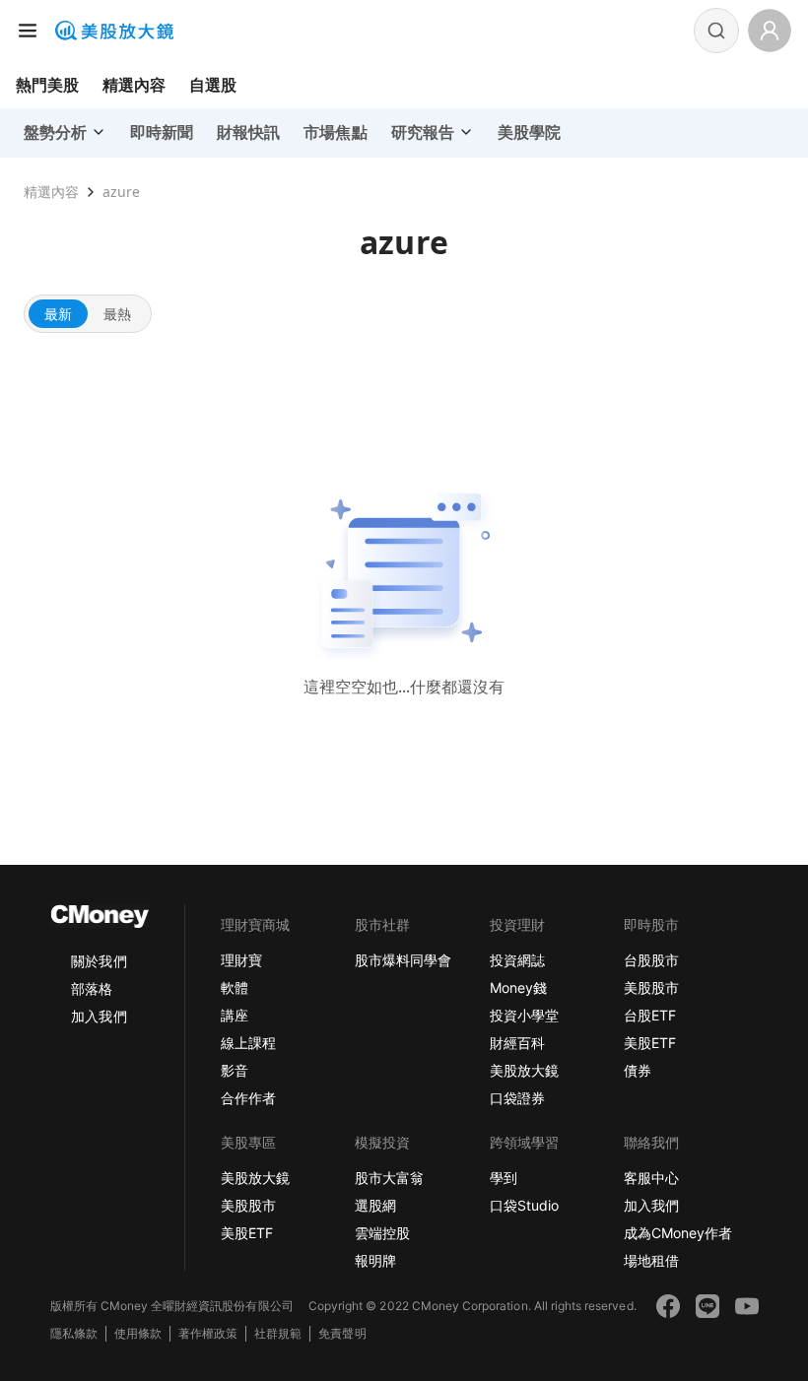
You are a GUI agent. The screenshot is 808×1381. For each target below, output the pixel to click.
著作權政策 (207, 1333)
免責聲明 (342, 1333)
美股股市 (651, 987)
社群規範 (278, 1333)
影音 (234, 1070)
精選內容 (134, 85)
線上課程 (248, 1042)
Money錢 (518, 987)
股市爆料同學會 (403, 960)
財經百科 (517, 1042)
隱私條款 (74, 1333)
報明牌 (375, 1260)
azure (121, 191)
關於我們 (98, 961)
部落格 (91, 988)
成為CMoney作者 (678, 1232)
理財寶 (241, 960)
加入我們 (98, 1016)
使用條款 (138, 1333)
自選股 (212, 85)
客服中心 (651, 1177)
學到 (503, 1177)
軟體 (234, 987)
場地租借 (651, 1260)
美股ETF (650, 1042)
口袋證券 (517, 1097)
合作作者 (248, 1097)
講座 (234, 1015)
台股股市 (651, 960)
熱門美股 (47, 85)
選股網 (375, 1205)
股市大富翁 (389, 1177)
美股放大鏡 (524, 1070)
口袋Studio (524, 1205)
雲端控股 (382, 1232)
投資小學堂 (524, 1015)
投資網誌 (517, 960)
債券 (637, 1070)
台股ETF (650, 1015)
